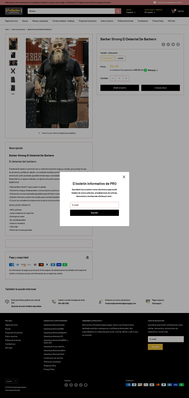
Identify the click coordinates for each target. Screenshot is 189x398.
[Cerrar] (124, 176)
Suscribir (94, 213)
